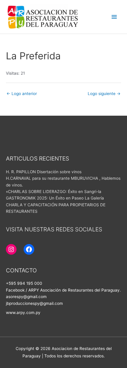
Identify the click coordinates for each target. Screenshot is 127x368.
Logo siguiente (104, 93)
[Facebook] (29, 249)
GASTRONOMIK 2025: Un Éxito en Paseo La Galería (55, 198)
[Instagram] (11, 249)
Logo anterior (21, 93)
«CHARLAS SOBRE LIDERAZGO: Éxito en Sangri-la (53, 191)
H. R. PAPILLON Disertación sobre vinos (44, 171)
